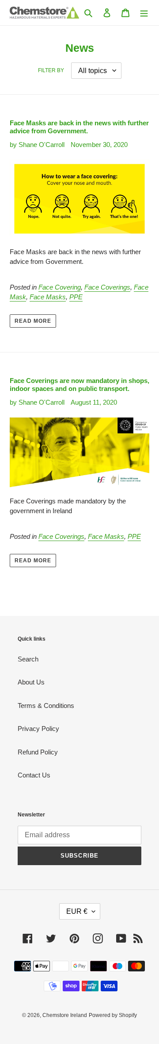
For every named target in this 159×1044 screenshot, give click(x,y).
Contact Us (34, 775)
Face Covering (59, 287)
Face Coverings (107, 287)
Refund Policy (38, 752)
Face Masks (48, 297)
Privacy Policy (38, 728)
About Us (31, 682)
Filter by (51, 70)
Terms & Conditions (46, 705)
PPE (76, 297)
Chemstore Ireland (64, 1015)
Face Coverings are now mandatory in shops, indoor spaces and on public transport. (79, 384)
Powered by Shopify (113, 1015)
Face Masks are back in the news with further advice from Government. (79, 127)
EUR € (76, 911)
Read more (33, 321)
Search (28, 659)
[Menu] (144, 12)
